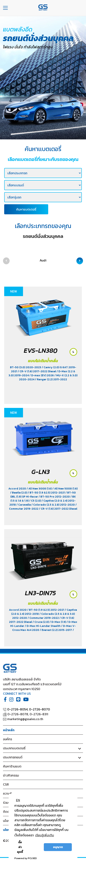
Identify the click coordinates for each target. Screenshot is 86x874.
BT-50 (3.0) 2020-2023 (26, 367)
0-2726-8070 (39, 709)
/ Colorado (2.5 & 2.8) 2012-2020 (53, 505)
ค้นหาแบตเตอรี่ (26, 209)
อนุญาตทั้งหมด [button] (35, 847)
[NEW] (43, 315)
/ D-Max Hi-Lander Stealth (43, 626)
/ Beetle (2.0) (19, 492)
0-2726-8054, (17, 709)
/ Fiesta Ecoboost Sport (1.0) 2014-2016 (42, 632)
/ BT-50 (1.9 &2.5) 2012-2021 (46, 492)
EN (18, 800)
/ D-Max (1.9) (58, 622)
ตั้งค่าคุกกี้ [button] (20, 847)
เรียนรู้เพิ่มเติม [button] (44, 835)
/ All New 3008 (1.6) (39, 488)
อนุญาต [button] (58, 847)
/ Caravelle (23, 505)
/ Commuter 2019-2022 (43, 618)
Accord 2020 (17, 488)
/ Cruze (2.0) (41, 622)
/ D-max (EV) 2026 (41, 375)
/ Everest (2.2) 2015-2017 (56, 630)
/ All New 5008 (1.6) (65, 488)
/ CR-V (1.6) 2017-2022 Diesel (37, 371)
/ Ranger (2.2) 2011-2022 (51, 379)
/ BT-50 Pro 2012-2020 (54, 497)
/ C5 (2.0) (35, 501)
